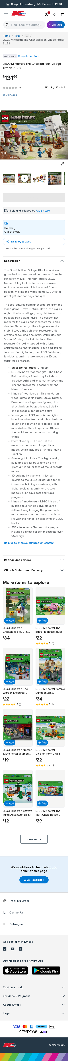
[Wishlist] (54, 14)
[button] (6, 13)
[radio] (9, 178)
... (27, 36)
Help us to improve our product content (29, 542)
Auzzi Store (43, 210)
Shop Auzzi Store (28, 56)
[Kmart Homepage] (18, 13)
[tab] (34, 227)
